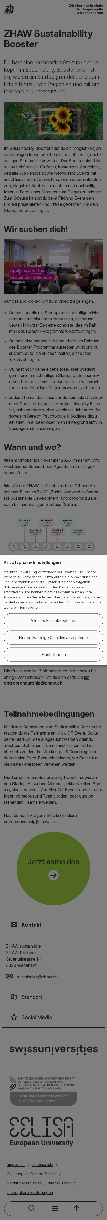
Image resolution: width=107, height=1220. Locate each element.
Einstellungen (53, 654)
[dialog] (53, 610)
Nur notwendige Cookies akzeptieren (53, 637)
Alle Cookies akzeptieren (53, 620)
